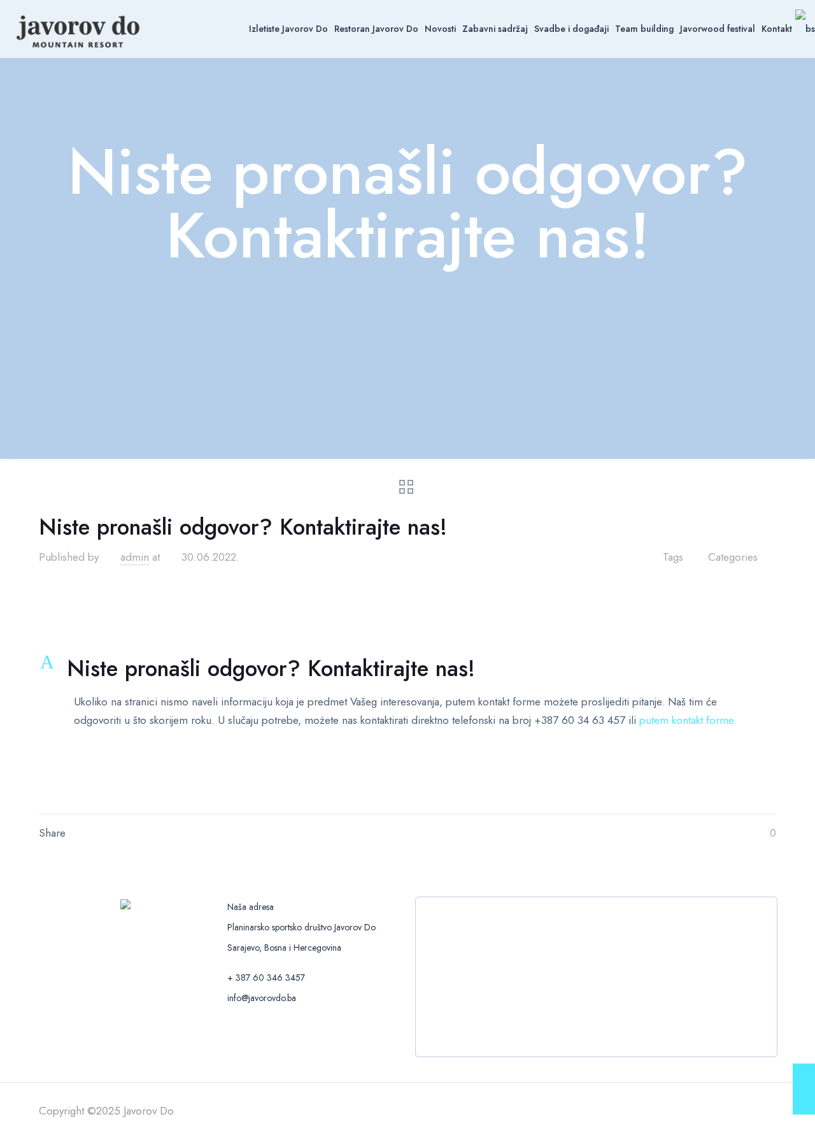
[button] (407, 668)
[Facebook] (678, 1111)
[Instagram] (712, 1111)
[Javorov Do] (78, 28)
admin (134, 557)
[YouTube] (695, 1111)
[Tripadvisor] (730, 1111)
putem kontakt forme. (688, 720)
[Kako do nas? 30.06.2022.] (804, 1089)
